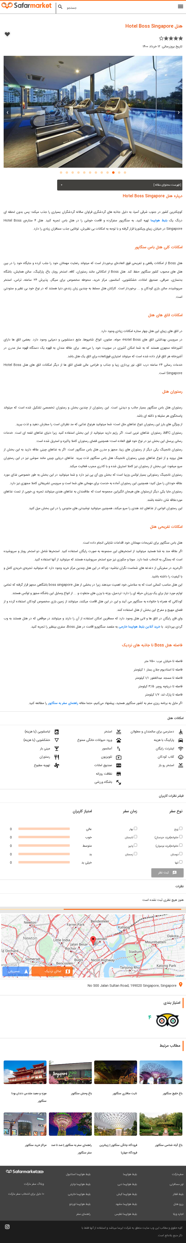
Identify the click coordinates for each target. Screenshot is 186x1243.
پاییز (131, 846)
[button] (125, 172)
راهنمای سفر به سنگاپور (62, 703)
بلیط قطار (178, 1194)
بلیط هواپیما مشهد (126, 1204)
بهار (131, 829)
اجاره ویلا (178, 1214)
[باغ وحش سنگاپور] (70, 1063)
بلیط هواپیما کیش (126, 1194)
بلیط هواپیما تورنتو (80, 1204)
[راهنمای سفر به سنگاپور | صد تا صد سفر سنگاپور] (70, 1115)
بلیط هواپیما (159, 220)
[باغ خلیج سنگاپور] (161, 1063)
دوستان (175, 854)
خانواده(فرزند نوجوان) (167, 846)
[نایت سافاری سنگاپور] (115, 1063)
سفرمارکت (178, 1174)
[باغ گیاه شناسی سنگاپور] (161, 1115)
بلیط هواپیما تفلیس (126, 1214)
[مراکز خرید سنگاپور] (25, 1115)
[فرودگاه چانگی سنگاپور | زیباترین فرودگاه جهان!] (115, 1115)
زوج (176, 829)
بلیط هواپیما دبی (127, 1184)
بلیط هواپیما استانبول (78, 1174)
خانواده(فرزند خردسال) (167, 837)
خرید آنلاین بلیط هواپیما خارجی (139, 627)
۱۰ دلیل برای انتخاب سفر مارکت (26, 1194)
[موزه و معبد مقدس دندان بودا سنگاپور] (25, 1063)
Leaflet (180, 976)
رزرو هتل (178, 1204)
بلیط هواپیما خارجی (79, 1194)
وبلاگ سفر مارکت (34, 1184)
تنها (177, 863)
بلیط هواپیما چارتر (80, 1184)
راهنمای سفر (83, 1214)
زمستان (129, 854)
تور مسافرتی (177, 1184)
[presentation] (178, 111)
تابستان (129, 837)
